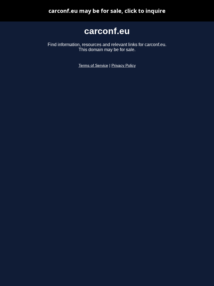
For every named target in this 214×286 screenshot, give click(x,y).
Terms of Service (93, 65)
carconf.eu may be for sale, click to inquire (107, 11)
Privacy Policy (123, 65)
